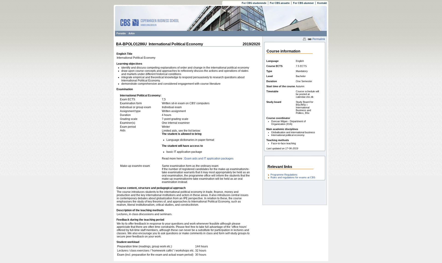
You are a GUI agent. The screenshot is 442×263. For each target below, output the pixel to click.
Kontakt (322, 3)
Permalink (318, 39)
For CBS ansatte (280, 3)
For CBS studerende (254, 3)
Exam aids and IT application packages (208, 158)
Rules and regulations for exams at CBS (292, 177)
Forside (121, 33)
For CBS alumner (303, 3)
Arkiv (131, 33)
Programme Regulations (283, 174)
